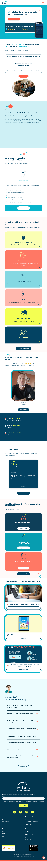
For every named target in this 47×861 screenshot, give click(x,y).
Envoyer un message (23, 548)
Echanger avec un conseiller (23, 348)
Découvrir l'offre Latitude (24, 208)
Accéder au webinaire (23, 669)
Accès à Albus (28, 839)
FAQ (3, 836)
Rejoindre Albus (5, 821)
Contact (27, 837)
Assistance (27, 841)
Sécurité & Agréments (29, 819)
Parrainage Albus (5, 822)
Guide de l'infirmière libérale (8, 838)
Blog (3, 831)
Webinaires (4, 834)
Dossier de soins (28, 824)
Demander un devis (23, 568)
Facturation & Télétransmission (31, 821)
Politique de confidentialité (25, 856)
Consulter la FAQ (23, 766)
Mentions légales (16, 856)
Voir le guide (23, 638)
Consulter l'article (23, 608)
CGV (33, 856)
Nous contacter (23, 76)
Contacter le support (23, 528)
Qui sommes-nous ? (6, 819)
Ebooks (3, 833)
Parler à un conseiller (13, 19)
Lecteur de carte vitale (29, 822)
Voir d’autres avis (23, 409)
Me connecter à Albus (23, 573)
